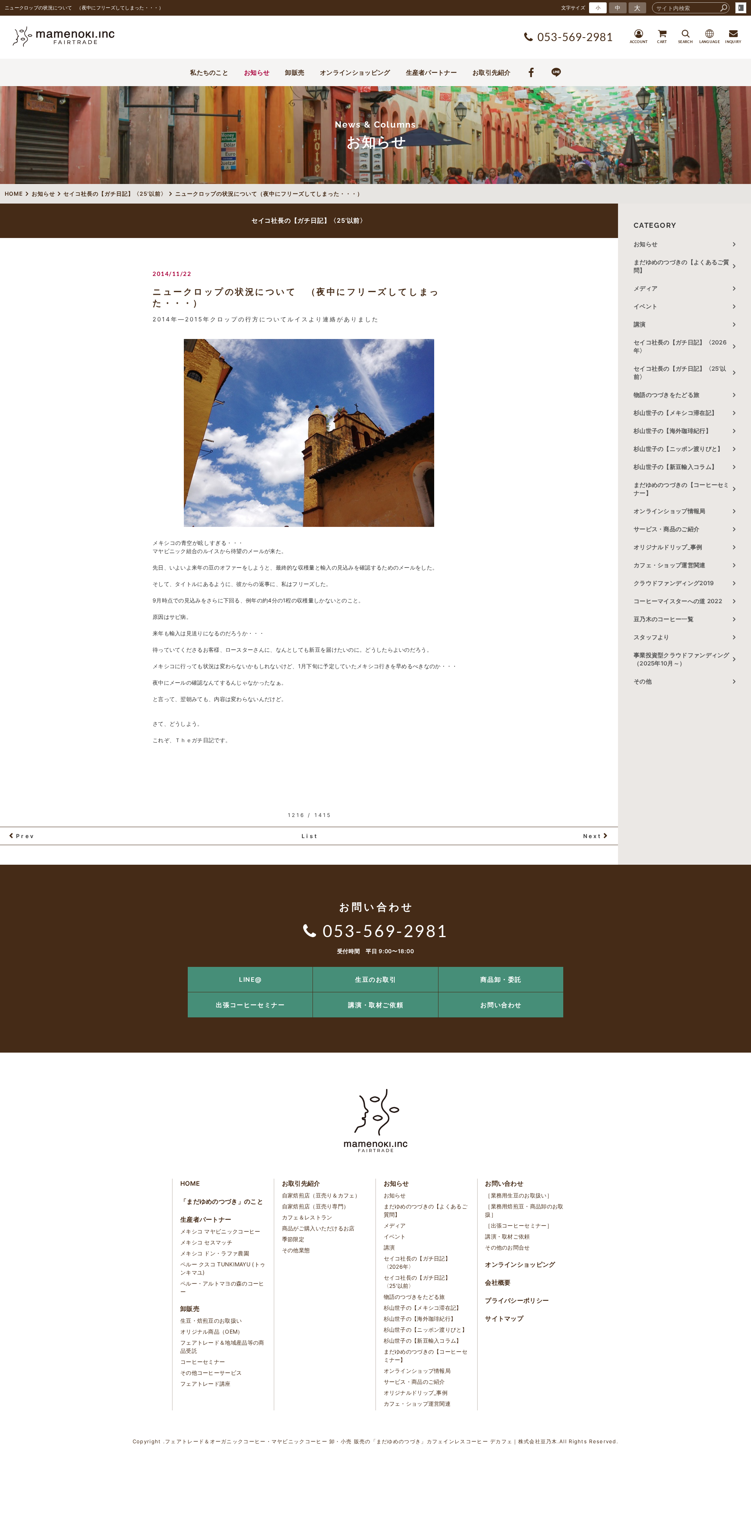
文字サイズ (573, 8)
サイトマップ (504, 1318)
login (740, 7)
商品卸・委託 (501, 979)
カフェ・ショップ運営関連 (670, 565)
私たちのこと (209, 72)
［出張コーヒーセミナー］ (518, 1225)
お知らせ (256, 72)
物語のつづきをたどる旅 (666, 394)
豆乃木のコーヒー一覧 (664, 619)
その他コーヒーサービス (211, 1372)
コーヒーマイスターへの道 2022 (678, 601)
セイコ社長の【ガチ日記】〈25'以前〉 (680, 372)
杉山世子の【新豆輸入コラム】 (675, 467)
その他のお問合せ (507, 1247)
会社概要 (497, 1282)
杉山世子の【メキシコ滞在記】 (675, 413)
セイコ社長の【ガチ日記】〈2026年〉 (680, 346)
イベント (646, 306)
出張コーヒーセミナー (250, 1005)
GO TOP (727, 969)
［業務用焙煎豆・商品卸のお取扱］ (524, 1210)
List (310, 836)
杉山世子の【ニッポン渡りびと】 (679, 449)
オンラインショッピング (355, 72)
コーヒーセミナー (202, 1361)
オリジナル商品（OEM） (211, 1331)
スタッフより (652, 637)
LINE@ (250, 979)
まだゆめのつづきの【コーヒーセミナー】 (681, 489)
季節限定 (293, 1239)
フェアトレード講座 (205, 1383)
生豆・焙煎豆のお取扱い (211, 1320)
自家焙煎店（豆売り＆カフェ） (321, 1195)
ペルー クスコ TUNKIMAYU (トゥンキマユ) (222, 1268)
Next (592, 836)
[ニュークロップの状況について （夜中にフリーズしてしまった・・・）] (309, 433)
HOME (190, 1183)
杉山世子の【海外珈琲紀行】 (672, 431)
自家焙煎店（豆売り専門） (315, 1206)
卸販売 (294, 72)
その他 (646, 681)
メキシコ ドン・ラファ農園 (214, 1253)
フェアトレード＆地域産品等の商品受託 (222, 1346)
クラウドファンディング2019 (674, 583)
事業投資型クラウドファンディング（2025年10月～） (681, 659)
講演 (640, 324)
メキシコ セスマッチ (206, 1242)
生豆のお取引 (376, 979)
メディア (646, 288)
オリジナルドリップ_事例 (668, 547)
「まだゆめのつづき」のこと (221, 1201)
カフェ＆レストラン (307, 1217)
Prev (25, 836)
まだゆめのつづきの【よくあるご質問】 (681, 266)
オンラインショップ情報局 (670, 511)
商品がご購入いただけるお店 (318, 1228)
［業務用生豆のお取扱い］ (518, 1195)
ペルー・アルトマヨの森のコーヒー (222, 1287)
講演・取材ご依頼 (375, 1005)
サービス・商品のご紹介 (666, 529)
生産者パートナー (431, 72)
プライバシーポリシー (517, 1300)
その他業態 (296, 1250)
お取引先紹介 (492, 72)
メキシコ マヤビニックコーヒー (220, 1231)
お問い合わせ (501, 1005)
